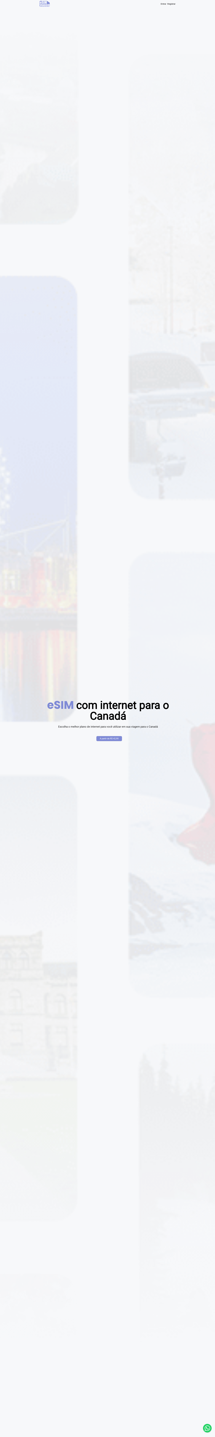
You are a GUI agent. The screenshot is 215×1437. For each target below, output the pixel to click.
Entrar (163, 4)
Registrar (171, 4)
